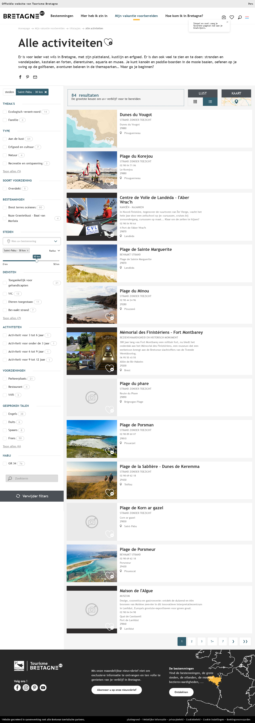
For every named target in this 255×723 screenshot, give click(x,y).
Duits (14, 422)
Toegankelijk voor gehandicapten (33, 282)
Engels (15, 414)
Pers (250, 3)
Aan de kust (19, 139)
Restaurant (17, 387)
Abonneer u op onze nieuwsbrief (116, 689)
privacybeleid (176, 719)
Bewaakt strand (21, 310)
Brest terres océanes (25, 207)
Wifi (13, 395)
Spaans (15, 430)
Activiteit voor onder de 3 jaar (31, 343)
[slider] (36, 260)
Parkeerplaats (20, 378)
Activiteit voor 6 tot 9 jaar (28, 351)
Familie (15, 120)
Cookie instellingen (213, 719)
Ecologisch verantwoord (27, 111)
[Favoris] (232, 17)
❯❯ (245, 641)
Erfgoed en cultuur (23, 147)
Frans (15, 438)
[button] (240, 17)
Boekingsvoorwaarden (238, 719)
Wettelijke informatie (154, 719)
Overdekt (17, 188)
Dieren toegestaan (23, 302)
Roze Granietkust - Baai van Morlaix (33, 218)
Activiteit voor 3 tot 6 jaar (28, 335)
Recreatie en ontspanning (27, 163)
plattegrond (133, 719)
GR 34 (15, 463)
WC (13, 293)
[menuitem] (23, 16)
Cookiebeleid (193, 719)
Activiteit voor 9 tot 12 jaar (29, 359)
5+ (212, 641)
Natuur (15, 155)
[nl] (247, 17)
